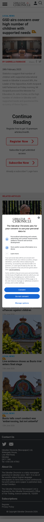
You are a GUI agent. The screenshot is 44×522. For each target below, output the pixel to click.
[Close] (38, 217)
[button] (22, 253)
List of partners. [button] (14, 270)
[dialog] (22, 261)
